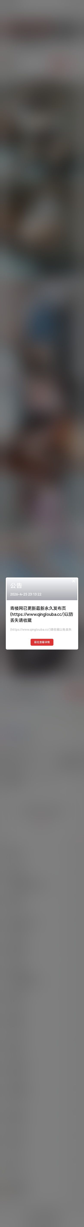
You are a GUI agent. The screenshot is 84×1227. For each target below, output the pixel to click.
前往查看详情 (42, 642)
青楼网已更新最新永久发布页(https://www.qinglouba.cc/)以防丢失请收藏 (41, 614)
